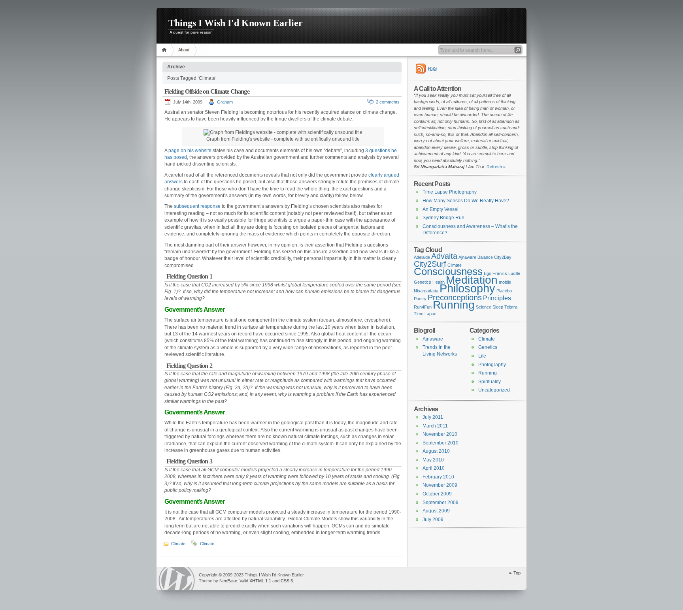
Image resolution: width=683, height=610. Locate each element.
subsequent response (197, 206)
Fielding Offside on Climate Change (206, 91)
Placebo (504, 290)
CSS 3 (287, 580)
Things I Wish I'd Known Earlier (235, 23)
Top (517, 572)
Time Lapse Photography (450, 192)
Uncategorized (494, 390)
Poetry (420, 298)
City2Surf (430, 264)
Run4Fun (423, 307)
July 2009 (433, 519)
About (183, 49)
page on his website (189, 150)
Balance (485, 257)
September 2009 (440, 502)
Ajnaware (467, 257)
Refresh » (495, 166)
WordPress (176, 578)
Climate (178, 543)
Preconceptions (455, 297)
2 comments (388, 102)
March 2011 (435, 426)
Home (165, 50)
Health (438, 282)
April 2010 (434, 468)
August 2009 (436, 511)
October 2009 (437, 494)
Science (483, 307)
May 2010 (433, 460)
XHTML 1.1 (260, 580)
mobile (505, 282)
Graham (225, 102)
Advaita (444, 256)
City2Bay (502, 257)
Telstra (510, 307)
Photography (492, 364)
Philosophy (467, 288)
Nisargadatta (426, 290)
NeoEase (228, 580)
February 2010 (438, 477)
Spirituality (489, 381)
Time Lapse (425, 313)
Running (454, 305)
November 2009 (440, 485)
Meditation (472, 280)
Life (482, 356)
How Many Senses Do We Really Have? (466, 200)
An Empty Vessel (440, 209)
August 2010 (436, 451)
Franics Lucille (506, 273)
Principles (497, 297)
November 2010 (440, 434)
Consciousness (448, 271)
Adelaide (422, 257)
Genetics (422, 282)
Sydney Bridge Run (443, 217)
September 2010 (440, 443)
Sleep (497, 307)
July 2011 (433, 417)
